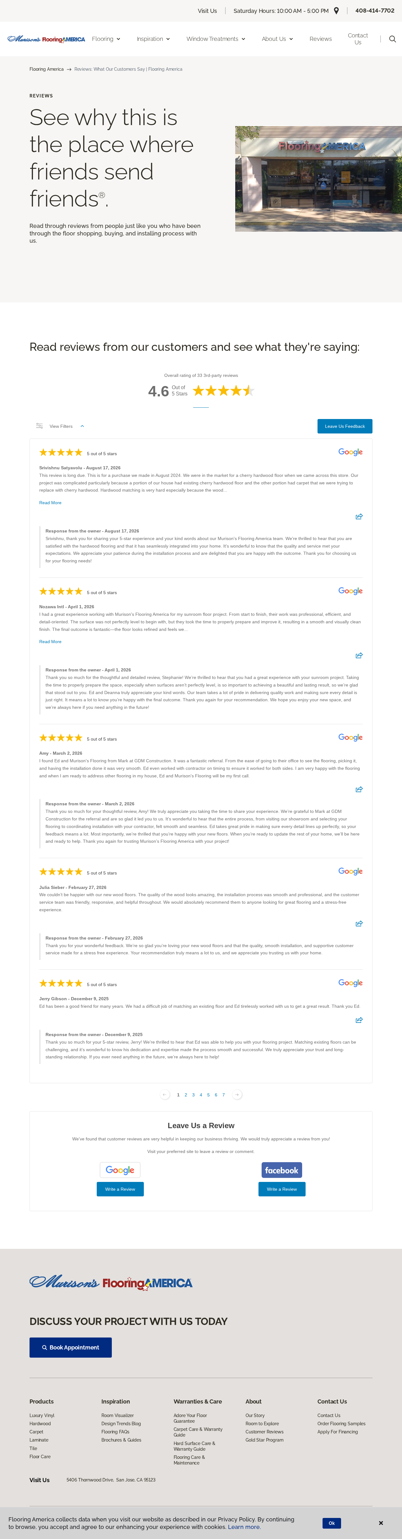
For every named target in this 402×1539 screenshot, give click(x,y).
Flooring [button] (102, 39)
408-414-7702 (375, 10)
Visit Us (207, 11)
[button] (392, 39)
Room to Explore (262, 1423)
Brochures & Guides (121, 1439)
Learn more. (244, 1527)
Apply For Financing (338, 1431)
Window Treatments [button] (212, 39)
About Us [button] (274, 39)
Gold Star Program (265, 1439)
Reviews (321, 39)
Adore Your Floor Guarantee (190, 1418)
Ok (332, 1523)
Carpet (36, 1431)
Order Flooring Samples (342, 1423)
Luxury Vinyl (42, 1415)
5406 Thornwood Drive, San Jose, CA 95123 (111, 1479)
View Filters (61, 426)
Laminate (39, 1439)
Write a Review (120, 1189)
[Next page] (237, 1094)
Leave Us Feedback (345, 426)
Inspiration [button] (150, 39)
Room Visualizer (117, 1415)
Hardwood (40, 1423)
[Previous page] (165, 1094)
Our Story (255, 1415)
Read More (50, 502)
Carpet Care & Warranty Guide (198, 1432)
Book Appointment (74, 1347)
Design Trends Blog (121, 1423)
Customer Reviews (265, 1431)
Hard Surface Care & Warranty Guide (194, 1446)
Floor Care (40, 1456)
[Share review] (359, 518)
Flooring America (47, 69)
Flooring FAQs (115, 1431)
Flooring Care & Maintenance (189, 1460)
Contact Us (358, 39)
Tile (33, 1448)
